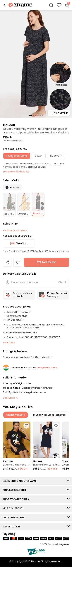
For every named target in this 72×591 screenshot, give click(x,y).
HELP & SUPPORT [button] (13, 508)
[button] (4, 5)
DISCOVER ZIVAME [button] (14, 517)
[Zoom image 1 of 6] (36, 64)
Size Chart (22, 243)
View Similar (61, 112)
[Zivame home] (20, 5)
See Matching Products (16, 171)
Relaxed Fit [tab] (56, 155)
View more (9, 342)
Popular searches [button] (15, 490)
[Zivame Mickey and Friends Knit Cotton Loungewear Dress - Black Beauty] (16, 440)
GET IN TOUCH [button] (12, 526)
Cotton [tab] (38, 155)
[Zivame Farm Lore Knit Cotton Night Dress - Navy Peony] (46, 440)
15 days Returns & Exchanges (57, 295)
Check (62, 282)
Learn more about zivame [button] (20, 481)
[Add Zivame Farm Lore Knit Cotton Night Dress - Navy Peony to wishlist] (56, 426)
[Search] (51, 5)
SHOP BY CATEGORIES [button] (16, 499)
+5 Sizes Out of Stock (15, 230)
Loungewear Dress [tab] (16, 155)
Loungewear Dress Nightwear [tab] (49, 414)
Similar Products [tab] (15, 414)
